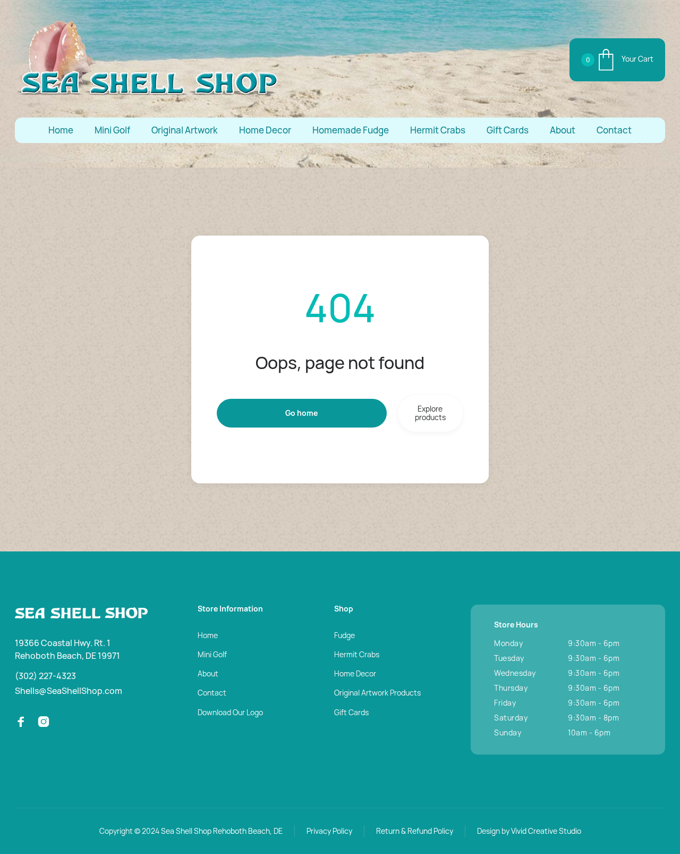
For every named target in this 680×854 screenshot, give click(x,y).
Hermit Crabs (437, 130)
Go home (301, 413)
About (562, 130)
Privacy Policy (329, 831)
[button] (617, 59)
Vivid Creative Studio (546, 831)
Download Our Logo (230, 712)
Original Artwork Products (377, 693)
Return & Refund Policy (414, 831)
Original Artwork (184, 130)
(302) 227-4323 (45, 676)
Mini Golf (112, 130)
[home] (147, 60)
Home (60, 130)
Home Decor (265, 130)
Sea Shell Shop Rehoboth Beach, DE (222, 831)
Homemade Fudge (350, 130)
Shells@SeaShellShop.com (68, 691)
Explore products (430, 413)
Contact (614, 130)
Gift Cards (508, 130)
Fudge (344, 635)
